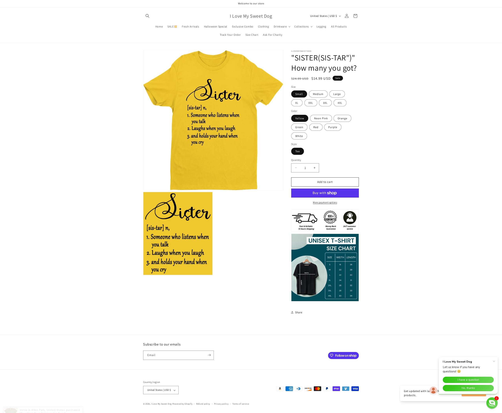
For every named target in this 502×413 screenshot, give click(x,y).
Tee (297, 151)
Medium (318, 94)
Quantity (296, 160)
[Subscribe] (209, 355)
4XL (340, 103)
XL (296, 103)
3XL (325, 103)
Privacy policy (221, 403)
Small (299, 94)
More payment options (325, 202)
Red (315, 127)
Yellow (299, 118)
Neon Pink (321, 118)
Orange (342, 118)
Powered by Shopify (182, 404)
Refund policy (203, 403)
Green (299, 127)
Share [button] (298, 312)
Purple (332, 127)
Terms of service (240, 403)
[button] (147, 16)
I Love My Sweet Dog (161, 404)
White (299, 136)
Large (337, 94)
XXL (310, 103)
